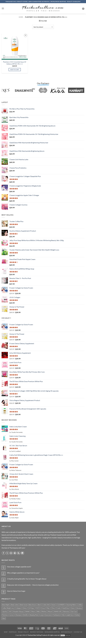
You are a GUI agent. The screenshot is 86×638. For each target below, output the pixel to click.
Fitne (53, 608)
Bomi (39, 605)
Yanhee (77, 615)
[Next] (81, 91)
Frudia (58, 608)
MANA (27, 611)
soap (41, 615)
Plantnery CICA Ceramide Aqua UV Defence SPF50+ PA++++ (14, 63)
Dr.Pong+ (31, 608)
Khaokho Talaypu (18, 611)
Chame (53, 605)
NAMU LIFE (57, 611)
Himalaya (79, 608)
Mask (33, 611)
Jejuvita (4, 611)
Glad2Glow (65, 608)
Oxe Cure (74, 611)
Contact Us (78, 632)
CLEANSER (60, 605)
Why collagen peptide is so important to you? (23, 573)
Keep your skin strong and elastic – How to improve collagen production (33, 585)
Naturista (66, 611)
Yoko (3, 618)
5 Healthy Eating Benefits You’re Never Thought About (26, 579)
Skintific (25, 615)
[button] (3, 8)
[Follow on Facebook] (3, 553)
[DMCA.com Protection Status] (65, 635)
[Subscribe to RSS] (18, 553)
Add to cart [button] (14, 69)
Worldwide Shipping (52, 632)
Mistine (44, 611)
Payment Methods (36, 632)
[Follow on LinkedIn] (22, 553)
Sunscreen (48, 615)
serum (12, 615)
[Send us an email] (11, 553)
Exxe (43, 608)
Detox (25, 608)
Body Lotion (14, 605)
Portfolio (13, 632)
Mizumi (50, 611)
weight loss (69, 615)
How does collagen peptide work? (19, 567)
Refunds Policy (66, 632)
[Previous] (5, 91)
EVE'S (38, 608)
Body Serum (32, 605)
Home (21, 17)
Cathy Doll (46, 605)
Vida (63, 615)
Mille (38, 611)
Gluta (72, 608)
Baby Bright (5, 605)
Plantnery (5, 615)
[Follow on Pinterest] (15, 553)
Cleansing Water (71, 605)
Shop (6, 632)
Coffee (80, 605)
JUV (10, 611)
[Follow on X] (7, 553)
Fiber (48, 608)
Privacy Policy (23, 632)
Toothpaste (56, 615)
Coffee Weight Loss (8, 608)
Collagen (18, 608)
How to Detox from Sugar (16, 591)
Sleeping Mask (34, 615)
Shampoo (18, 615)
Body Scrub (23, 605)
